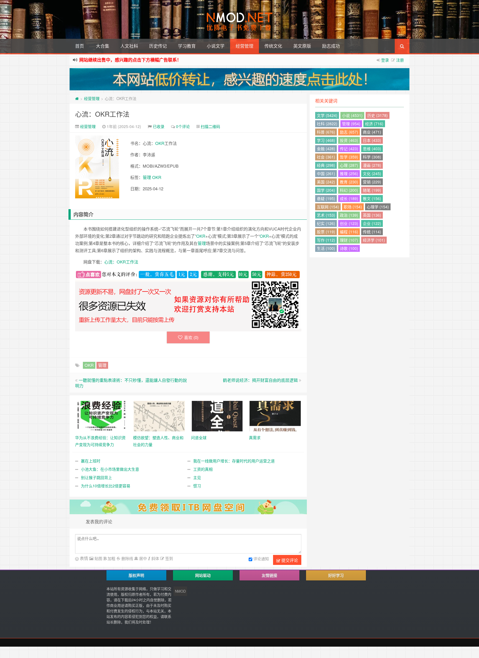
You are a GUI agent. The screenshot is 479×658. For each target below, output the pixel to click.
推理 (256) (349, 173)
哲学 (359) (349, 157)
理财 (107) (349, 240)
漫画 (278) (372, 165)
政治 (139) (349, 215)
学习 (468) (326, 140)
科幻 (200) (349, 190)
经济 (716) (374, 123)
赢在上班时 (90, 461)
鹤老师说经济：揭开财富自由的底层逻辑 (260, 380)
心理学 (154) (378, 206)
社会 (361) (326, 157)
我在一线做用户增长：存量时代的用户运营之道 (234, 461)
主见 (197, 477)
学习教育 (187, 46)
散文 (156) (372, 198)
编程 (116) (349, 231)
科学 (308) (372, 157)
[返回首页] (77, 98)
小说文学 (216, 46)
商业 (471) (372, 132)
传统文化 (273, 46)
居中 (142, 558)
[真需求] (275, 415)
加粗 (110, 558)
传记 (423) (349, 148)
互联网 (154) (328, 206)
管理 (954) (351, 123)
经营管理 (244, 46)
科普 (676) (326, 132)
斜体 (154, 558)
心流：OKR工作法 (102, 114)
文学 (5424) (327, 115)
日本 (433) (372, 140)
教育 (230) (349, 182)
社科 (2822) (327, 123)
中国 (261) (326, 173)
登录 (385, 60)
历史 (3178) (377, 115)
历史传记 (158, 46)
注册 (400, 60)
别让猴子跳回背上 (96, 477)
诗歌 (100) (349, 248)
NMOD (180, 591)
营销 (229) (372, 182)
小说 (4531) (352, 115)
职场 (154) (353, 206)
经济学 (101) (374, 240)
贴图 (97, 558)
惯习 (197, 485)
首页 (79, 46)
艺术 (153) (326, 215)
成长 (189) (349, 198)
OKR (159, 143)
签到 (168, 558)
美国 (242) (326, 182)
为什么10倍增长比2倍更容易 (105, 485)
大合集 (102, 46)
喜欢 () (191, 337)
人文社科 (129, 46)
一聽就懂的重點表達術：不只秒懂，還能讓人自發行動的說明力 (131, 382)
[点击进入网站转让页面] (239, 79)
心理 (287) (349, 165)
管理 (147, 177)
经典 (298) (326, 165)
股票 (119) (326, 231)
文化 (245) (372, 173)
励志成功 (331, 46)
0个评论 (183, 126)
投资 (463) (349, 140)
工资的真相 (203, 469)
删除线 (126, 558)
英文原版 (302, 46)
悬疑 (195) (326, 198)
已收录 (158, 126)
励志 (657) (349, 132)
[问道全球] (217, 415)
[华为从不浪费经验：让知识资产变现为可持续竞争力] (101, 415)
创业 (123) (349, 223)
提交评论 (289, 560)
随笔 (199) (372, 190)
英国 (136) (372, 215)
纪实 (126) (326, 223)
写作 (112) (326, 240)
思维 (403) (372, 148)
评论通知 (261, 558)
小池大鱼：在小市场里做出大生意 (110, 469)
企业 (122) (372, 223)
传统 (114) (372, 231)
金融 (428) (326, 148)
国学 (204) (326, 190)
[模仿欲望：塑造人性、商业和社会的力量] (159, 415)
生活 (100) (326, 248)
